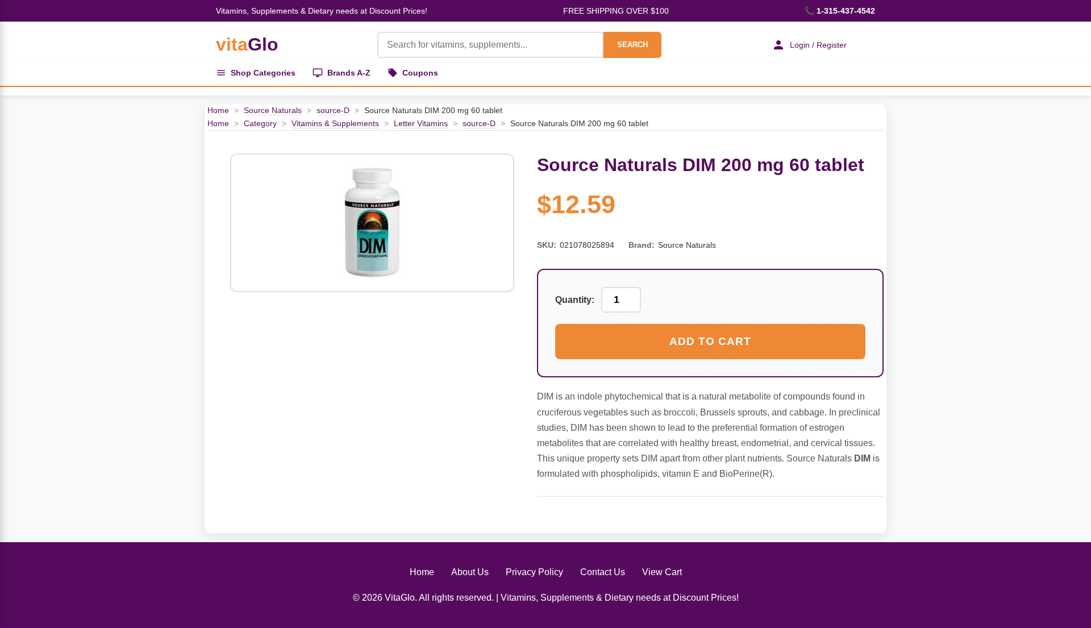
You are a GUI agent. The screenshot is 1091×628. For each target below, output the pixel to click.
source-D (333, 110)
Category (260, 123)
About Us (470, 572)
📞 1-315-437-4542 (840, 10)
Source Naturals (273, 110)
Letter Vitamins (421, 123)
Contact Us (602, 572)
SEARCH (632, 44)
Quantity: (574, 300)
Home (218, 110)
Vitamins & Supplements (335, 123)
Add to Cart (710, 341)
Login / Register (818, 44)
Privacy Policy (534, 572)
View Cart (662, 572)
